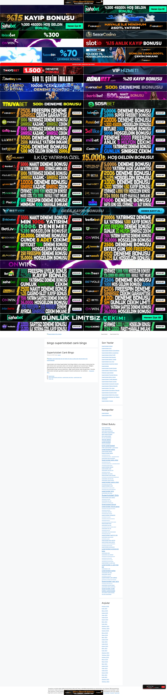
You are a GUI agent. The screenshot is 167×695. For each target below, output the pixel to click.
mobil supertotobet (107, 447)
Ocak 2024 (105, 642)
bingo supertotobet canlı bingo (55, 377)
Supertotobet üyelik (108, 588)
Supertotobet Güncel (109, 504)
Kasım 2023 (105, 646)
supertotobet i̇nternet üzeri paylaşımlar (108, 518)
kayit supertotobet (108, 446)
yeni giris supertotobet (106, 594)
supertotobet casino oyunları (108, 480)
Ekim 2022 (104, 675)
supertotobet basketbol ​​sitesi (107, 463)
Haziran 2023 (105, 657)
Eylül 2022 (104, 677)
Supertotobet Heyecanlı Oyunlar (110, 383)
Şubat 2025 (105, 613)
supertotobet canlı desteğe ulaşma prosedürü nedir (110, 477)
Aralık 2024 (105, 617)
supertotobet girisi (78, 377)
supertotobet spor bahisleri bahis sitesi (108, 556)
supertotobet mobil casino (106, 533)
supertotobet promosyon (108, 547)
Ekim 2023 (104, 648)
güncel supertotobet (106, 443)
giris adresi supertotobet (108, 432)
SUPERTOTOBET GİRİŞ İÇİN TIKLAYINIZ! (83, 64)
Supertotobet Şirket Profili (108, 355)
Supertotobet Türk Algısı (108, 388)
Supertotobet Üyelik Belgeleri (109, 379)
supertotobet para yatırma (108, 540)
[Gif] (83, 157)
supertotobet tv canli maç (108, 563)
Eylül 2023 (104, 650)
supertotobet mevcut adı (106, 530)
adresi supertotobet (106, 427)
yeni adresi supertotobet (108, 592)
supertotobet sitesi (106, 553)
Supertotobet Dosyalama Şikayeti (110, 390)
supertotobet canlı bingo (67, 377)
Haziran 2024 (105, 630)
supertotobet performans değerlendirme (108, 543)
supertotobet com (107, 486)
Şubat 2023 (105, 666)
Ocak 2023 (105, 668)
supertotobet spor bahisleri (107, 554)
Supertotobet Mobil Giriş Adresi (110, 395)
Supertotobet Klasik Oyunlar (109, 381)
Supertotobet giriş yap (106, 500)
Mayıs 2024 (105, 633)
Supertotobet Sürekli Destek (109, 368)
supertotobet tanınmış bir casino (107, 559)
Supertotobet (104, 334)
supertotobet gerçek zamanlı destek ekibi (109, 489)
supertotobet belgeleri (116, 463)
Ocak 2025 (104, 615)
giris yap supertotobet (106, 437)
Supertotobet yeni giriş (110, 581)
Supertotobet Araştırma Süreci (110, 364)
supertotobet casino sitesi (110, 482)
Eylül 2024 (104, 624)
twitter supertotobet (108, 591)
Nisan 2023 (105, 661)
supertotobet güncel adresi (110, 506)
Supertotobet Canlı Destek (108, 475)
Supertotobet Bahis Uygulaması (110, 352)
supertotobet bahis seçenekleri (108, 458)
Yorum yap (50, 378)
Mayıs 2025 (105, 611)
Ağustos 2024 (105, 626)
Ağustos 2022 (105, 679)
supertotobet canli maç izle (107, 470)
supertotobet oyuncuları (106, 538)
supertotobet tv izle (106, 568)
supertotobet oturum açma (107, 537)
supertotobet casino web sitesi (107, 484)
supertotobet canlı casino (107, 473)
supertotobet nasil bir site (110, 535)
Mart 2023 (104, 664)
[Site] (41, 112)
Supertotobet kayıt (106, 523)
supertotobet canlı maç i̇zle (107, 478)
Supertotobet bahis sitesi (110, 460)
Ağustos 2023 (105, 653)
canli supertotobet (106, 429)
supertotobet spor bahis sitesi (107, 558)
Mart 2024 (104, 637)
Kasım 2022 (105, 673)
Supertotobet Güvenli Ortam (109, 392)
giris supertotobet (106, 436)
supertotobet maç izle (106, 528)
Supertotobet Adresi (107, 346)
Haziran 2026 (105, 606)
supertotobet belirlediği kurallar (107, 465)
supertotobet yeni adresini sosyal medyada (109, 579)
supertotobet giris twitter (107, 493)
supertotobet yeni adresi (109, 577)
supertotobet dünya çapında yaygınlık (108, 487)
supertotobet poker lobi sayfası (107, 545)
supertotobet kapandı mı (106, 520)
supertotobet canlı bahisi (106, 472)
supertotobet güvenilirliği (106, 510)
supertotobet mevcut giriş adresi (109, 531)
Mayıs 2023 (105, 659)
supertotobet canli (106, 468)
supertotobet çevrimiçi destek (108, 585)
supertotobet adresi (107, 451)
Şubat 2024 (105, 639)
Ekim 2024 (104, 622)
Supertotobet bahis (107, 453)
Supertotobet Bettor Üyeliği (109, 359)
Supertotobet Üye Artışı (108, 361)
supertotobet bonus (107, 467)
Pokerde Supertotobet (107, 372)
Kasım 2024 (105, 619)
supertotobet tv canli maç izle (110, 566)
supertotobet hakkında (106, 511)
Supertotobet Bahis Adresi (109, 377)
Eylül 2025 (104, 608)
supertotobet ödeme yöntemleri (108, 586)
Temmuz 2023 (105, 655)
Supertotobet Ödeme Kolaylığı (109, 386)
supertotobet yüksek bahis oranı (107, 583)
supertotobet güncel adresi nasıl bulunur (108, 508)
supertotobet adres (108, 449)
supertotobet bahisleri (115, 456)
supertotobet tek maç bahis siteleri (107, 561)
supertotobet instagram (108, 515)
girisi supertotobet (107, 434)
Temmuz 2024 (105, 628)
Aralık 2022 (105, 670)
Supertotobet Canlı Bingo (60, 352)
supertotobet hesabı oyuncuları (107, 513)
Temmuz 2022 (105, 681)
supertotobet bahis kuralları (106, 456)
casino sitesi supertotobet (107, 431)
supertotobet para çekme (108, 542)
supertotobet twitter (109, 571)
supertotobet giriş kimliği (106, 499)
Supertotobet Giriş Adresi (108, 497)
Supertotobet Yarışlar (107, 401)
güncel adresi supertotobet (106, 441)
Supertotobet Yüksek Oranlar (109, 370)
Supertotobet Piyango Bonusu (109, 375)
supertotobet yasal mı (106, 574)
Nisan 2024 (105, 635)
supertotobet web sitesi (107, 572)
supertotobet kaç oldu (106, 525)
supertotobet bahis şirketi (106, 462)
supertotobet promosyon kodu (110, 550)
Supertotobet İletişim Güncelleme (110, 350)
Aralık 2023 (105, 644)
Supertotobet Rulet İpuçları (109, 357)
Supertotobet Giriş (114, 334)
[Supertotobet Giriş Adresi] (54, 334)
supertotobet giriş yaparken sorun (107, 502)
